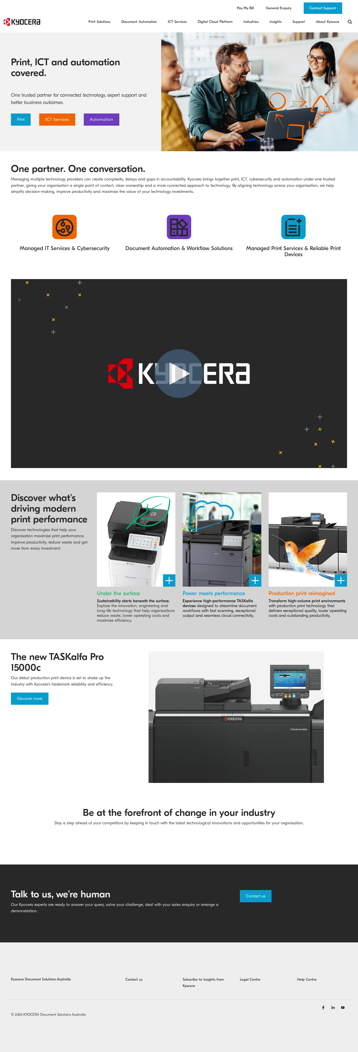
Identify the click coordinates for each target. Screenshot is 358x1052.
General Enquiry (279, 8)
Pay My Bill (245, 8)
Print (21, 119)
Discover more (29, 698)
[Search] (350, 22)
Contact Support (323, 8)
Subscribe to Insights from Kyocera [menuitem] (204, 982)
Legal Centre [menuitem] (250, 979)
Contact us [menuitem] (133, 979)
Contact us (255, 896)
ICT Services (57, 119)
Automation (101, 119)
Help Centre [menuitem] (307, 979)
